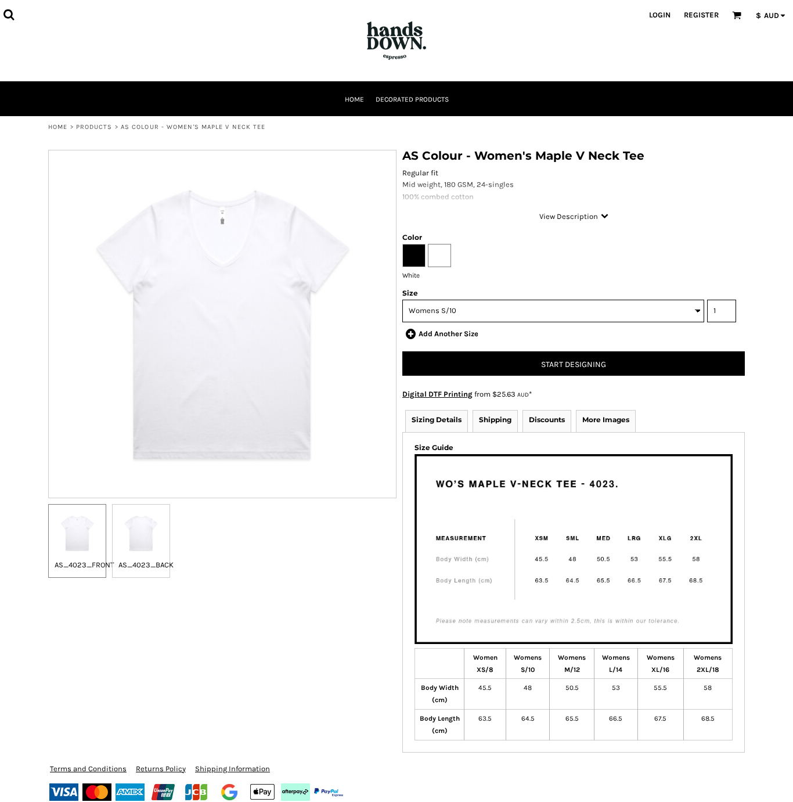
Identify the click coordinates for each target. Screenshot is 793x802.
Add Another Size (448, 333)
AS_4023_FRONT (84, 564)
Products (94, 127)
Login (660, 14)
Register (701, 14)
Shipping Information (232, 768)
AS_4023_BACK (146, 564)
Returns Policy (161, 768)
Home (57, 127)
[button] (9, 14)
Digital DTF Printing (437, 394)
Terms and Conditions (88, 768)
